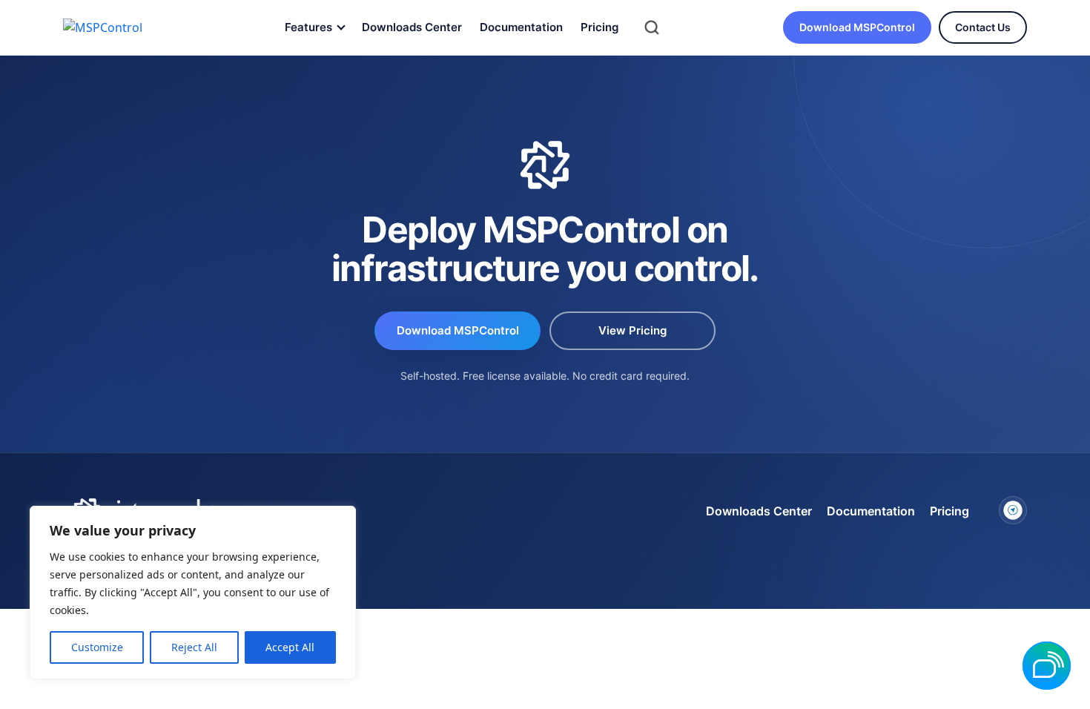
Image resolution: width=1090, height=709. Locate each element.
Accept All (289, 647)
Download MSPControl (857, 27)
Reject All (194, 647)
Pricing (599, 27)
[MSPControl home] (115, 27)
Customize (97, 647)
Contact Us (983, 27)
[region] (193, 592)
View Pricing (632, 330)
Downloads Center (412, 27)
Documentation (521, 27)
